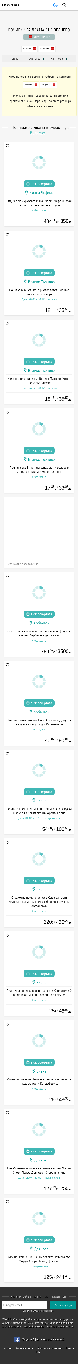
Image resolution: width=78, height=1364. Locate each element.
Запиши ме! (39, 69)
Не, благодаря (62, 77)
